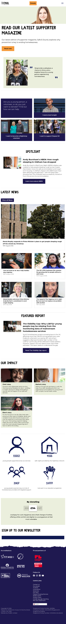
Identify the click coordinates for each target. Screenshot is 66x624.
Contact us (36, 584)
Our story (36, 592)
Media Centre (37, 595)
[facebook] (34, 575)
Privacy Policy (37, 597)
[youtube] (43, 575)
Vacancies (36, 591)
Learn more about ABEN (34, 181)
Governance (36, 589)
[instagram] (37, 575)
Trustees (35, 587)
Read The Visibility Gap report (36, 350)
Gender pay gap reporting (41, 599)
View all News (7, 200)
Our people (36, 586)
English (37, 604)
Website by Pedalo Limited (9, 613)
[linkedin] (40, 575)
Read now (8, 48)
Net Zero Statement (39, 600)
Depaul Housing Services (40, 594)
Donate (33, 3)
